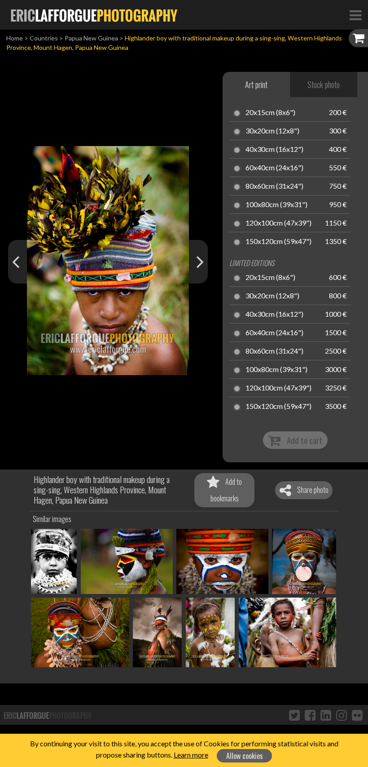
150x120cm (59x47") (278, 241)
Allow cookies (244, 755)
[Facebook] (310, 715)
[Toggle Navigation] (355, 15)
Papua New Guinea (91, 38)
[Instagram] (341, 715)
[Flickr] (357, 715)
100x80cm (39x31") (276, 204)
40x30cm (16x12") (274, 149)
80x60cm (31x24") (274, 186)
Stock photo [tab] (323, 84)
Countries (44, 38)
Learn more (191, 754)
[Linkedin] (325, 715)
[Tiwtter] (294, 715)
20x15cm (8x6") (270, 112)
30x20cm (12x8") (272, 131)
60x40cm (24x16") (274, 168)
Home (14, 38)
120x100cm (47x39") (278, 223)
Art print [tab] (256, 84)
